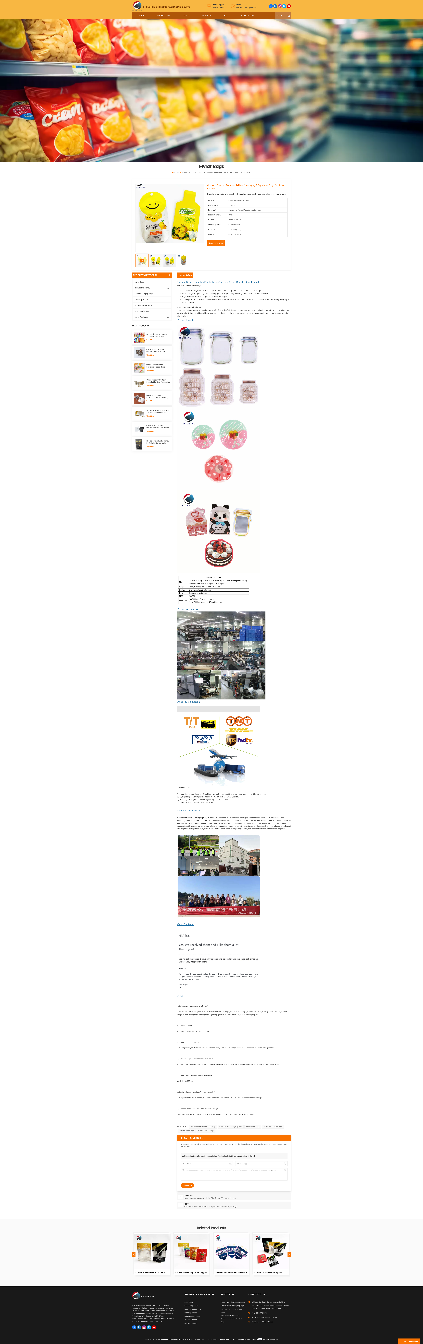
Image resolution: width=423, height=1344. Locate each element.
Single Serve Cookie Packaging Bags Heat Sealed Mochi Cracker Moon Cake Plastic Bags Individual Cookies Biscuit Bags (157, 366)
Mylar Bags (186, 172)
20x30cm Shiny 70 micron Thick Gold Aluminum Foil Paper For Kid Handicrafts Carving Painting (157, 411)
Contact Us (247, 15)
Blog (235, 1339)
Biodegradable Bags (143, 305)
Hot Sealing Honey (142, 288)
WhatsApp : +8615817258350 (262, 1322)
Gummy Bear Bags (186, 1131)
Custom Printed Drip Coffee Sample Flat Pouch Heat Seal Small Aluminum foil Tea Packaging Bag (157, 427)
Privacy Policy (252, 1339)
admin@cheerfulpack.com (246, 6)
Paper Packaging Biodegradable (233, 1302)
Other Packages (142, 311)
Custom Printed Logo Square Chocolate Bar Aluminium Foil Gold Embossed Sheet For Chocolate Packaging (155, 350)
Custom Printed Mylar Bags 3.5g (203, 1127)
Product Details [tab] (185, 275)
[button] (289, 1254)
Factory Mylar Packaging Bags (232, 1306)
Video (185, 15)
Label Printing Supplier (158, 1339)
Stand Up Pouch (141, 299)
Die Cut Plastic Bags (206, 1131)
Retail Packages (141, 317)
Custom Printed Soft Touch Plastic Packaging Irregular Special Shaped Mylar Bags (232, 1272)
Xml (244, 1339)
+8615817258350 (219, 6)
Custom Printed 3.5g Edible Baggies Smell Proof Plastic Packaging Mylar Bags (192, 1272)
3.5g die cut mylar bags (273, 1127)
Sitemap (228, 1339)
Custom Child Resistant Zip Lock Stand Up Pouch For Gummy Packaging (271, 1272)
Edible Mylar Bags (252, 1127)
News (240, 1339)
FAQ (226, 15)
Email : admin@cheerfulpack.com (265, 1317)
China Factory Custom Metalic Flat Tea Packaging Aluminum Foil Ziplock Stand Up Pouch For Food (158, 381)
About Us (206, 15)
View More (150, 340)
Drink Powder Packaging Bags (230, 1127)
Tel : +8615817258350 (259, 1313)
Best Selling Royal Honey (230, 1315)
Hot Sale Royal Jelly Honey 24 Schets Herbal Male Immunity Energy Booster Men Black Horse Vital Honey (157, 442)
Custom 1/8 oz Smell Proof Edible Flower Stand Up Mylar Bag (152, 1272)
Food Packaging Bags (144, 293)
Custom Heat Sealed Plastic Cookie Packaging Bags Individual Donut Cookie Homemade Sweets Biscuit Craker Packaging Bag (158, 396)
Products (162, 15)
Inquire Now (217, 243)
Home (141, 15)
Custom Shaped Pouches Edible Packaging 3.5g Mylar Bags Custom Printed (222, 1156)
